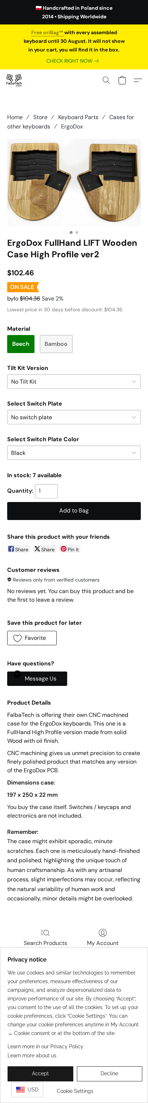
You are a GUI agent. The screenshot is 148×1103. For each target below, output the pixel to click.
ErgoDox (72, 126)
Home (15, 117)
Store (40, 117)
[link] (74, 60)
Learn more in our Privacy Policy (45, 1046)
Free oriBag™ (47, 32)
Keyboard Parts (78, 117)
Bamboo (56, 344)
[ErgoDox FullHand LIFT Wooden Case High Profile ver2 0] (74, 182)
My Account (103, 943)
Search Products (45, 943)
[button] (14, 80)
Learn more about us (32, 1055)
